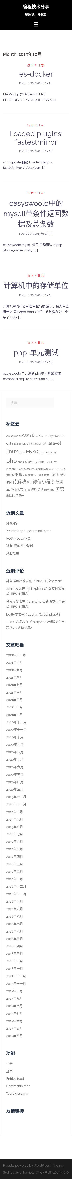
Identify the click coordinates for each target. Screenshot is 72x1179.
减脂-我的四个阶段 (19, 546)
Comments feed (18, 1086)
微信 (29, 482)
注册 (9, 1064)
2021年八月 (14, 677)
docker (37, 435)
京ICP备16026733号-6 (52, 1172)
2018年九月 (14, 909)
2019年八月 (14, 827)
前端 (30, 475)
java (25, 443)
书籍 (18, 475)
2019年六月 (14, 842)
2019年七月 (14, 834)
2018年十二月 (16, 886)
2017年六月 (14, 1021)
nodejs (54, 452)
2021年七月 (14, 685)
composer (13, 436)
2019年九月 (14, 819)
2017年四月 (14, 1036)
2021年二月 (14, 707)
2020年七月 (14, 760)
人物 (25, 475)
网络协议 (49, 489)
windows (41, 469)
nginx (46, 452)
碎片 (34, 490)
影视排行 (12, 523)
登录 (9, 1071)
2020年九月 (14, 745)
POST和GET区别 (18, 538)
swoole (11, 468)
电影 (27, 490)
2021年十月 (14, 663)
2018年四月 (14, 946)
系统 (40, 489)
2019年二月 (14, 872)
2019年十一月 (16, 804)
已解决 (54, 475)
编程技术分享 (36, 6)
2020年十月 (14, 737)
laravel (54, 443)
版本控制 (17, 490)
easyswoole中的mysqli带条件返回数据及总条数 (36, 213)
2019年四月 (14, 857)
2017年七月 (14, 1014)
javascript (37, 443)
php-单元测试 (36, 352)
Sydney (8, 1172)
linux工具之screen (48, 581)
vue (18, 469)
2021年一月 (14, 715)
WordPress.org (17, 1093)
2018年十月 (14, 901)
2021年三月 (14, 700)
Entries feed (15, 1079)
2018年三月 (14, 954)
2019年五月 (14, 849)
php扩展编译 (25, 461)
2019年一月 (14, 879)
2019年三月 (14, 864)
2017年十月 (14, 991)
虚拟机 (10, 495)
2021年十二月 (16, 655)
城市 (46, 475)
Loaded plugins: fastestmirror (36, 137)
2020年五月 (14, 775)
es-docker (36, 74)
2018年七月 (14, 924)
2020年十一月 (16, 730)
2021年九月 (14, 670)
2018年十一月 (16, 894)
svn (55, 462)
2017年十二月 (16, 976)
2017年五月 (14, 1028)
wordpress (53, 469)
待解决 (19, 481)
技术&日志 (36, 65)
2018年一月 (14, 969)
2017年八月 (14, 1006)
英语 (59, 489)
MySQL (33, 451)
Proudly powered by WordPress (26, 1165)
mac (22, 452)
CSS (25, 435)
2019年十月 (14, 812)
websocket (27, 468)
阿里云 (19, 495)
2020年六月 (14, 767)
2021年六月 (14, 692)
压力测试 (38, 475)
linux (12, 451)
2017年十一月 (16, 984)
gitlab (15, 443)
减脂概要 (12, 553)
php (11, 460)
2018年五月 (14, 939)
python (39, 462)
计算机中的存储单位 (36, 285)
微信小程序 (44, 481)
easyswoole (55, 436)
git (8, 443)
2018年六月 (14, 931)
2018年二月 (14, 961)
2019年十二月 (16, 797)
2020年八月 (14, 752)
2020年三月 (14, 789)
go (20, 443)
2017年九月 (14, 998)
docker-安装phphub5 (43, 614)
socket (48, 462)
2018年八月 (14, 916)
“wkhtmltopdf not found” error (28, 531)
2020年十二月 (16, 722)
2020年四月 (14, 782)
